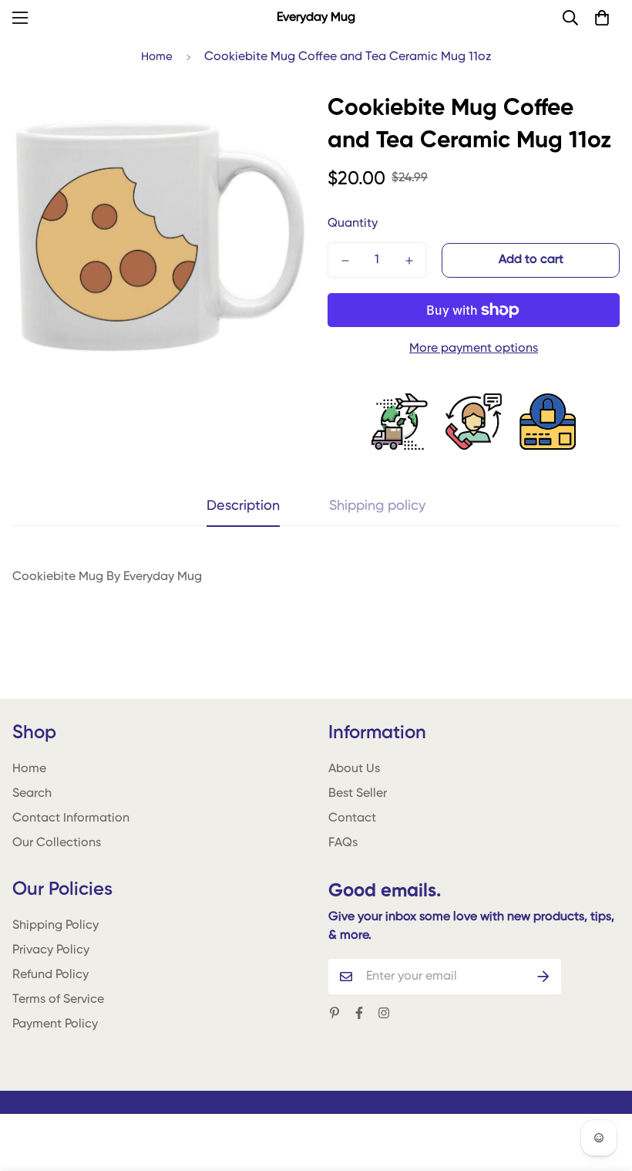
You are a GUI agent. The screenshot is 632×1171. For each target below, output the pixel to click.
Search (32, 794)
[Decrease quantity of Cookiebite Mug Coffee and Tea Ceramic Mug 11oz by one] (344, 260)
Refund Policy (50, 975)
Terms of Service (58, 1000)
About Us (354, 769)
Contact (352, 818)
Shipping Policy (55, 926)
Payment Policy (55, 1024)
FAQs (343, 843)
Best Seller (357, 794)
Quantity (353, 224)
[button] (602, 17)
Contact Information (70, 818)
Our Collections (56, 843)
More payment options (473, 349)
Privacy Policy (50, 950)
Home (157, 56)
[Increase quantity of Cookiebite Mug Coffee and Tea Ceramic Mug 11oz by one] (408, 260)
